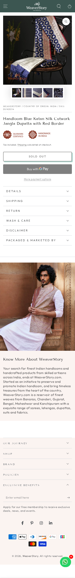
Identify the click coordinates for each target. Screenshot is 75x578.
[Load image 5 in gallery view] (58, 92)
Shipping (22, 144)
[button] (58, 6)
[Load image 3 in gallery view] (37, 92)
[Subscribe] (69, 497)
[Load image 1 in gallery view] (16, 92)
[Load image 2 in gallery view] (27, 92)
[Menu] (5, 6)
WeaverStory (30, 556)
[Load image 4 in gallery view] (47, 92)
